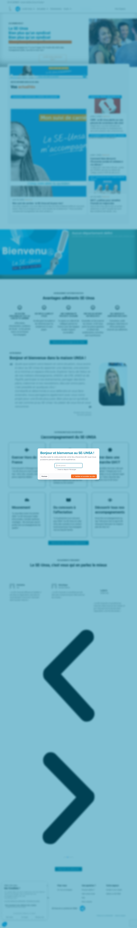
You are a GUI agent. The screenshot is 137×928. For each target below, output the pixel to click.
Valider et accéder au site (85, 476)
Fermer (44, 476)
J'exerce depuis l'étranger (66, 469)
